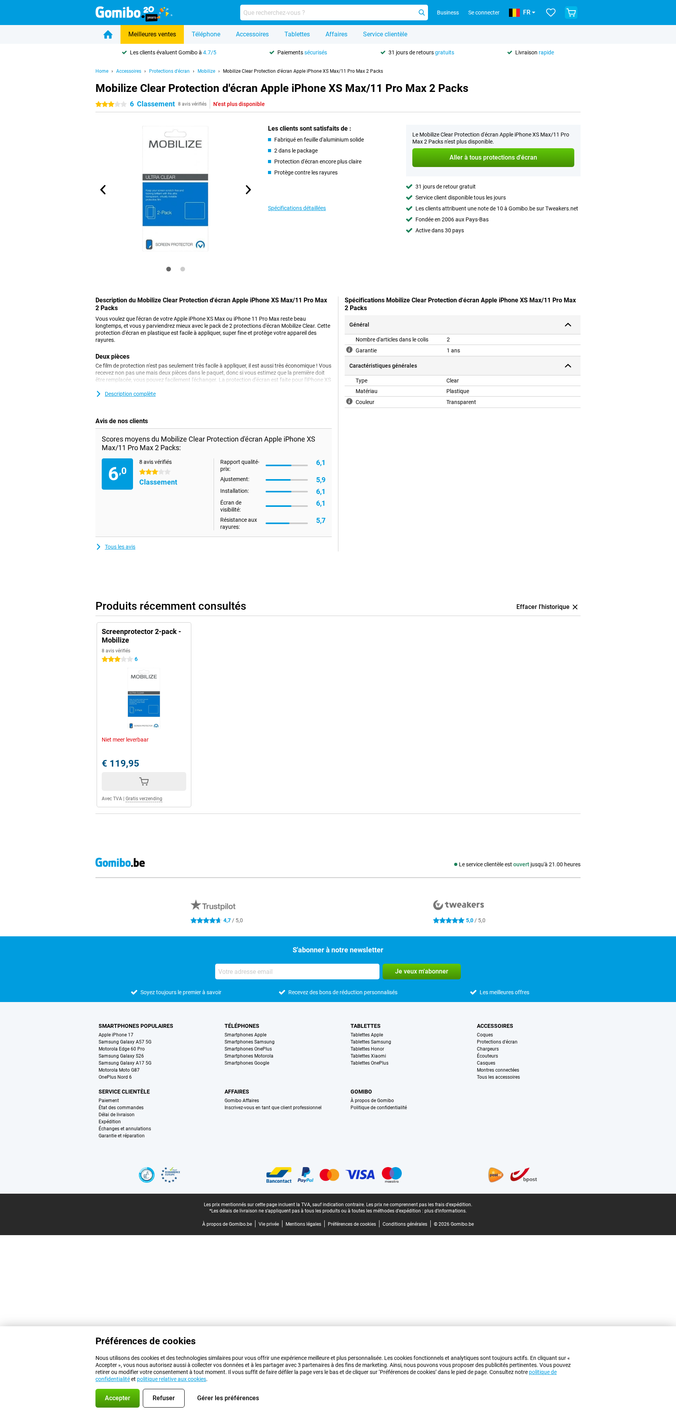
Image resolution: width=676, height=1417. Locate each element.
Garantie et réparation (122, 1136)
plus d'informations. (445, 1211)
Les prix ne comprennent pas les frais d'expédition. (419, 1204)
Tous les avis (120, 547)
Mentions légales (303, 1224)
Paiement (109, 1100)
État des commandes (121, 1107)
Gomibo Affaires (242, 1100)
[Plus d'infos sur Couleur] (349, 401)
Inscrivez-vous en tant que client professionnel (273, 1107)
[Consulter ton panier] (571, 12)
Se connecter (484, 12)
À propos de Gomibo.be (227, 1224)
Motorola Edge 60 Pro (122, 1049)
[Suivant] (247, 190)
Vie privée (269, 1224)
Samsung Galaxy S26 (121, 1056)
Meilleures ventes (152, 34)
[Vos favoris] (550, 12)
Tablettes (297, 34)
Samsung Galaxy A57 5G (125, 1042)
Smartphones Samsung (250, 1042)
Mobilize (206, 71)
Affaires (336, 34)
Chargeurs (488, 1049)
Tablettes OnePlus (369, 1063)
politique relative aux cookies (171, 1379)
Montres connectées (498, 1070)
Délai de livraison (117, 1114)
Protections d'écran (169, 71)
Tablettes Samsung (371, 1042)
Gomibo (361, 1091)
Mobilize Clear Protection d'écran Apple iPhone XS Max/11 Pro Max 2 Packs (303, 71)
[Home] (107, 34)
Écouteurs (487, 1056)
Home (101, 71)
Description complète (130, 394)
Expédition (110, 1121)
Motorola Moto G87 (119, 1070)
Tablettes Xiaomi (368, 1056)
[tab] (168, 269)
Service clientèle (385, 34)
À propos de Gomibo (372, 1100)
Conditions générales (405, 1224)
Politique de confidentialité (379, 1107)
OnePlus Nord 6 (115, 1077)
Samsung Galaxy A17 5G (125, 1063)
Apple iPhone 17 (116, 1035)
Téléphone (206, 34)
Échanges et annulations (125, 1128)
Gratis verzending (144, 798)
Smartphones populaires (136, 1026)
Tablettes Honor (367, 1049)
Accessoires (252, 34)
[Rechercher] (421, 12)
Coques (485, 1035)
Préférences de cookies (352, 1224)
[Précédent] (103, 190)
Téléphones (242, 1026)
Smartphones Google (247, 1063)
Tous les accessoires (498, 1077)
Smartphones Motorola (249, 1056)
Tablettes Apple (367, 1035)
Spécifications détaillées (297, 208)
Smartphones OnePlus (248, 1049)
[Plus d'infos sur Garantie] (349, 350)
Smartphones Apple (245, 1035)
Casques (486, 1063)
